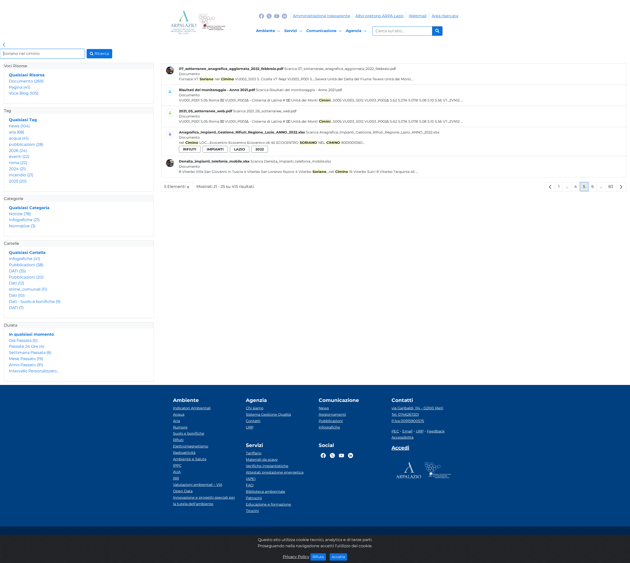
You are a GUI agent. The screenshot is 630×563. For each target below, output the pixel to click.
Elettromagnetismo (190, 446)
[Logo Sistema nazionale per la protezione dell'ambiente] (212, 22)
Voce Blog (23, 93)
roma (18, 162)
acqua (19, 138)
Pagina (19, 87)
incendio (21, 175)
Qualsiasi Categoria (29, 207)
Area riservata (445, 16)
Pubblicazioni (26, 265)
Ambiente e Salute (189, 459)
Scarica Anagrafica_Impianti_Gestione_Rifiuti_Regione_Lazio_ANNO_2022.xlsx (372, 132)
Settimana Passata (30, 352)
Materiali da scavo (262, 459)
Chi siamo (254, 408)
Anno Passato (26, 365)
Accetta (339, 556)
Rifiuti (178, 440)
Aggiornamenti (332, 414)
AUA (177, 472)
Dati (16, 283)
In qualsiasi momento (31, 334)
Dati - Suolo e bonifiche (35, 301)
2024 (17, 168)
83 (612, 187)
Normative (22, 226)
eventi (19, 156)
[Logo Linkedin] (284, 16)
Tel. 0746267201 (405, 414)
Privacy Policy (296, 556)
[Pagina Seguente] (621, 186)
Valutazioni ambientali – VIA (197, 484)
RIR (176, 478)
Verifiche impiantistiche (267, 466)
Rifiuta (319, 556)
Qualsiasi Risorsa (27, 75)
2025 (18, 181)
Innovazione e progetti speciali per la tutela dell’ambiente (204, 500)
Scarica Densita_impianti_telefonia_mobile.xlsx (291, 161)
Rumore (180, 427)
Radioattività (184, 452)
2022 (259, 149)
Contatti (253, 421)
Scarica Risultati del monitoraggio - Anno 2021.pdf (299, 90)
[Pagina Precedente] (550, 186)
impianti (215, 149)
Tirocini (252, 511)
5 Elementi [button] (178, 187)
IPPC (177, 465)
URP (249, 427)
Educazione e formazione (268, 504)
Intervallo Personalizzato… (34, 371)
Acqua (178, 414)
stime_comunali (28, 289)
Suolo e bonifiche (188, 433)
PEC (395, 431)
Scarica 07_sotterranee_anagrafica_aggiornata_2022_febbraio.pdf (340, 68)
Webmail (417, 16)
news (19, 126)
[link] (4, 45)
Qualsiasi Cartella (27, 252)
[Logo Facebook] (261, 16)
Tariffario (253, 453)
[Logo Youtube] (276, 16)
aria (16, 132)
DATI (17, 271)
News (324, 408)
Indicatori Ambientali (192, 408)
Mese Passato (26, 358)
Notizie (20, 214)
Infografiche (24, 219)
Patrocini (254, 498)
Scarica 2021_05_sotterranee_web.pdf (265, 111)
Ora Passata (23, 340)
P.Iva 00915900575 (408, 421)
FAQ (249, 485)
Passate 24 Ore (26, 346)
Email (407, 431)
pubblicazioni (26, 144)
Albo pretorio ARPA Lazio (379, 16)
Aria (176, 421)
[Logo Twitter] (269, 16)
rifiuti (189, 149)
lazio (239, 149)
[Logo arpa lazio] (183, 22)
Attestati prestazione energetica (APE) (274, 475)
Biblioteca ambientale (265, 491)
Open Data (182, 491)
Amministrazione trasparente (321, 16)
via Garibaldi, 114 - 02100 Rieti (417, 408)
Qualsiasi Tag (23, 119)
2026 (18, 150)
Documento (26, 81)
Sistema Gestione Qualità (268, 414)
